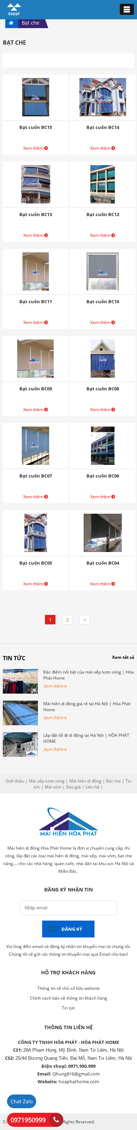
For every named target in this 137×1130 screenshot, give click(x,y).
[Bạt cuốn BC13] (36, 201)
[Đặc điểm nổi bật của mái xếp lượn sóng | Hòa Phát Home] (20, 692)
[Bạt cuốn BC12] (102, 201)
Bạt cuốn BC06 (102, 476)
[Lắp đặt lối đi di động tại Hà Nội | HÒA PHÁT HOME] (20, 755)
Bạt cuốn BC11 (35, 301)
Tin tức (14, 658)
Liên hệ (92, 787)
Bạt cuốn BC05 (35, 563)
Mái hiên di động (85, 781)
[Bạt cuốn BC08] (103, 375)
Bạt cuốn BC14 (102, 127)
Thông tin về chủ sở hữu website (68, 988)
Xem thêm (33, 148)
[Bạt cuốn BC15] (35, 114)
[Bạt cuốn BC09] (35, 375)
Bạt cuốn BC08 (102, 388)
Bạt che (113, 781)
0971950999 (28, 1120)
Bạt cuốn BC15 (35, 127)
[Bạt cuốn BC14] (102, 114)
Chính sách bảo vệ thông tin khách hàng (68, 998)
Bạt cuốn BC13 (35, 214)
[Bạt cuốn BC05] (35, 550)
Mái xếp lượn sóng (47, 781)
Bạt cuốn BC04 (102, 563)
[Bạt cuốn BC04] (103, 550)
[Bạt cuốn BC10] (102, 288)
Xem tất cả (123, 657)
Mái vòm (53, 787)
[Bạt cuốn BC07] (35, 463)
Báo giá (73, 787)
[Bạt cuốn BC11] (35, 288)
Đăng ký (71, 929)
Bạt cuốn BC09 (35, 388)
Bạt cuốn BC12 (102, 214)
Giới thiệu (15, 781)
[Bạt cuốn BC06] (103, 463)
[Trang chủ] (13, 14)
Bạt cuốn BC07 (35, 476)
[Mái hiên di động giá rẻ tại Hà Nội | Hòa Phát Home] (20, 724)
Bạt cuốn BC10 (102, 301)
